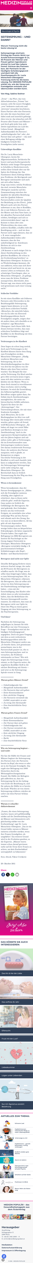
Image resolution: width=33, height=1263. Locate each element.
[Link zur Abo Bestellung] (16, 909)
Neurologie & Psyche (10, 31)
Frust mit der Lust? (10, 1039)
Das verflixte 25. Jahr (10, 1002)
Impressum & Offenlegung (14, 1251)
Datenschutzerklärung (12, 1248)
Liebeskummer (8, 1067)
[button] (3, 874)
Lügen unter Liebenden (12, 1075)
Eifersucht (6, 1031)
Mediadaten (7, 1245)
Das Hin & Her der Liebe (12, 973)
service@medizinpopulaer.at (14, 1239)
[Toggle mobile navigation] (31, 8)
